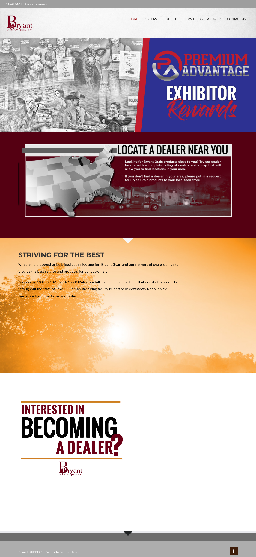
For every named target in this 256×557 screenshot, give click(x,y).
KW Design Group (69, 552)
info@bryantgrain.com (35, 4)
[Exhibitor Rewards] (128, 85)
